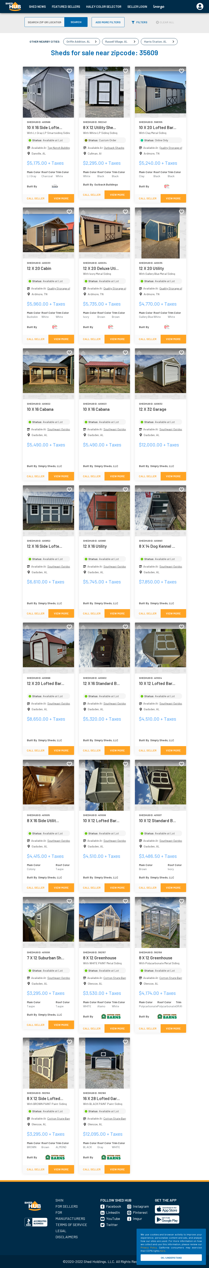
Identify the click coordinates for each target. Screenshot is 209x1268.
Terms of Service (71, 1224)
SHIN (59, 1200)
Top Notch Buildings (60, 147)
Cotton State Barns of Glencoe (122, 978)
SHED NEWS (37, 6)
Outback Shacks (114, 147)
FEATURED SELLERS (66, 6)
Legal (61, 1230)
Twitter (112, 1224)
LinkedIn (113, 1212)
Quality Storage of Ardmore (176, 147)
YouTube (113, 1218)
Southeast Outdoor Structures (66, 429)
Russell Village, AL (116, 41)
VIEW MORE (61, 198)
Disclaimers (67, 1237)
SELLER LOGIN (137, 6)
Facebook (113, 1206)
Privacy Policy (149, 1247)
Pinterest (140, 1212)
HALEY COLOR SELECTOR (103, 6)
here (162, 1250)
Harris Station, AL (155, 41)
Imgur (137, 1218)
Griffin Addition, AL (78, 41)
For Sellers (67, 1206)
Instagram (141, 1206)
